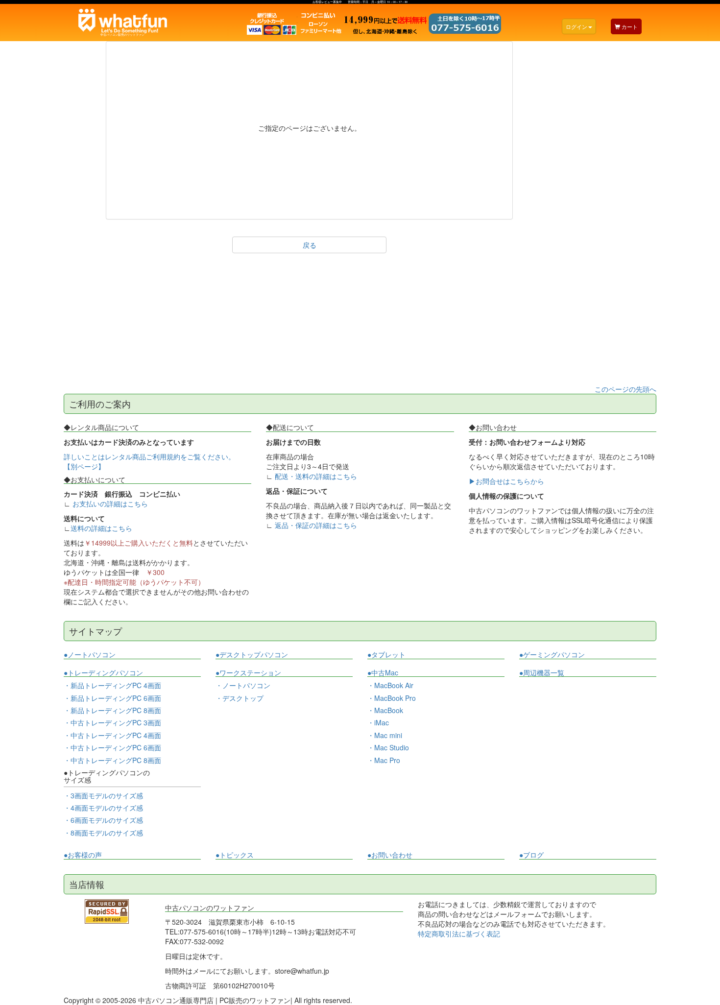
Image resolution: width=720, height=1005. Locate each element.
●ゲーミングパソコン (552, 654)
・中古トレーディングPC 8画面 (112, 760)
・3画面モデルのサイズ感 (103, 795)
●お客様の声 (83, 855)
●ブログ (531, 855)
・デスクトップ (240, 698)
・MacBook (385, 710)
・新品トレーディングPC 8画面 (112, 710)
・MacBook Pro (391, 698)
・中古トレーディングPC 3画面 (112, 722)
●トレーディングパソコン (103, 672)
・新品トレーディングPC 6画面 (112, 698)
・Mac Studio (388, 747)
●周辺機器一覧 (541, 672)
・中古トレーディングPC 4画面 (112, 735)
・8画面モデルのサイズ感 (103, 833)
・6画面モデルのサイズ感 (103, 820)
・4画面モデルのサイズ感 (103, 808)
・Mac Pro (383, 760)
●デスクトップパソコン (252, 654)
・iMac (378, 722)
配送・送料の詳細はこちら (316, 476)
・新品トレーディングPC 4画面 (112, 685)
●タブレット (386, 654)
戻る (309, 245)
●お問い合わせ (389, 855)
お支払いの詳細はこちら (110, 503)
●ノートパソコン (90, 654)
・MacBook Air (390, 685)
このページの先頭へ (625, 389)
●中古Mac (382, 672)
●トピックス (235, 855)
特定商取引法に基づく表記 (459, 933)
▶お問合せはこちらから (506, 481)
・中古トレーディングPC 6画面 (112, 747)
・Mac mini (384, 735)
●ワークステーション (248, 672)
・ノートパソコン (243, 685)
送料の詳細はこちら (101, 528)
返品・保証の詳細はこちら (316, 525)
